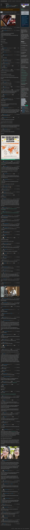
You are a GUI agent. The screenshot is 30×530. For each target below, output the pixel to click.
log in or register (7, 9)
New (10, 12)
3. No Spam (23, 47)
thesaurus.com (15, 382)
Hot (1, 12)
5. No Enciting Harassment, (23, 53)
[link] (8, 7)
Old (12, 12)
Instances (19, 528)
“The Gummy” (13, 431)
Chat (15, 12)
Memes (23, 69)
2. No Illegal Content (24, 45)
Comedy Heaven (24, 78)
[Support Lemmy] (22, 1)
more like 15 (3, 163)
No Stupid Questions (24, 75)
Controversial (7, 12)
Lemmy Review (24, 70)
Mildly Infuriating (24, 72)
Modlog (26, 105)
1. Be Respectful (24, 43)
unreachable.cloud (4, 1)
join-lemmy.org (27, 528)
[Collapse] (1, 14)
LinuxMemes (23, 83)
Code (23, 528)
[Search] (24, 1)
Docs (21, 528)
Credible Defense (24, 80)
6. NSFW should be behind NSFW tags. (24, 56)
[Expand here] (4, 5)
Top (3, 12)
